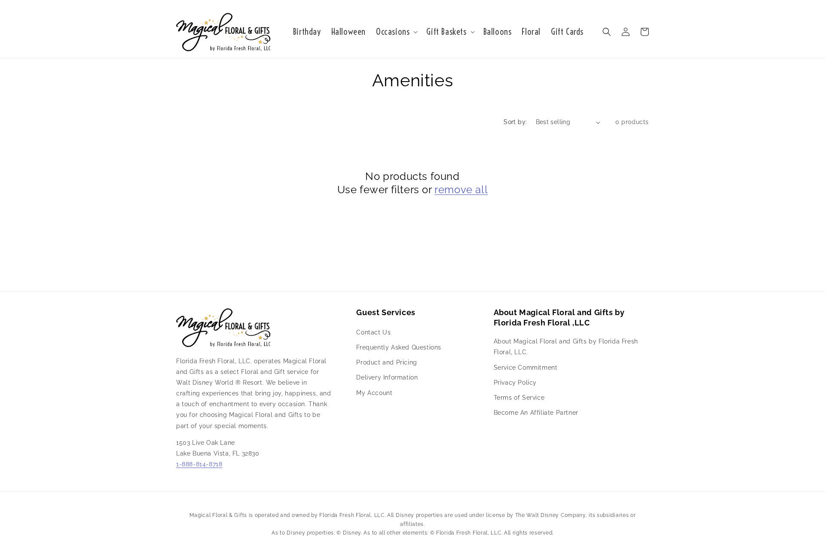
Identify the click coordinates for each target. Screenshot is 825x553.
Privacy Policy (515, 382)
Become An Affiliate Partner (536, 412)
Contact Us (373, 332)
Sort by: (515, 121)
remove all (461, 189)
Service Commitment (526, 367)
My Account (374, 392)
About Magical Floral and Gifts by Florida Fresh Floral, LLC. (566, 347)
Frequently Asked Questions (398, 347)
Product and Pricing (386, 362)
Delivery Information (387, 377)
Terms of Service (519, 397)
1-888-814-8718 (199, 464)
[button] (396, 32)
